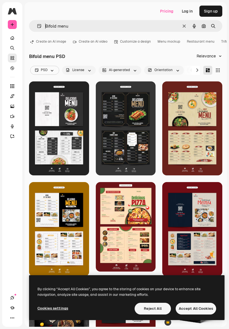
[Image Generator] (12, 106)
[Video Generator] (12, 116)
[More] (12, 317)
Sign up (211, 11)
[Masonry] (207, 70)
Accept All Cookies (196, 308)
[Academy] (12, 307)
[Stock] (12, 58)
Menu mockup (169, 41)
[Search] (12, 47)
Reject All (153, 308)
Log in (187, 11)
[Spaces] (12, 96)
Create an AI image (51, 41)
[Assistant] (12, 136)
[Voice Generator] (12, 126)
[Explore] (12, 68)
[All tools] (12, 86)
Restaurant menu (200, 41)
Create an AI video (93, 41)
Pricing (166, 11)
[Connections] (12, 297)
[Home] (12, 37)
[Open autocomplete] (37, 26)
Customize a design (135, 41)
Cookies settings (52, 308)
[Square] (217, 70)
